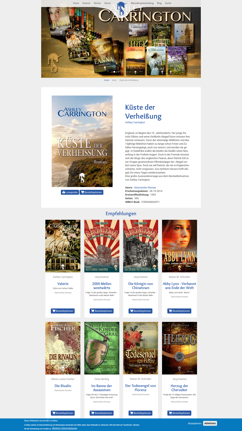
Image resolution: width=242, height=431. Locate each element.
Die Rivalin (63, 385)
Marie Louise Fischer (63, 379)
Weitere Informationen (64, 428)
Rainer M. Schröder (179, 276)
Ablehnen (210, 423)
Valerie (62, 283)
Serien (107, 3)
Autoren (86, 3)
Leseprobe (71, 192)
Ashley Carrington (135, 122)
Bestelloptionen (93, 192)
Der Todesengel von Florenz (140, 387)
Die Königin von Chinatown (140, 285)
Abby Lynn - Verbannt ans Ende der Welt (179, 285)
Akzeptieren (194, 423)
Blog (159, 3)
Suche (168, 3)
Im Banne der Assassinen (101, 387)
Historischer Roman (145, 187)
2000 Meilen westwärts (101, 285)
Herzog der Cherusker (179, 387)
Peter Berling (102, 379)
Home (76, 3)
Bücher (97, 3)
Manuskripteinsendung (142, 3)
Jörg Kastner (102, 276)
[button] (53, 39)
